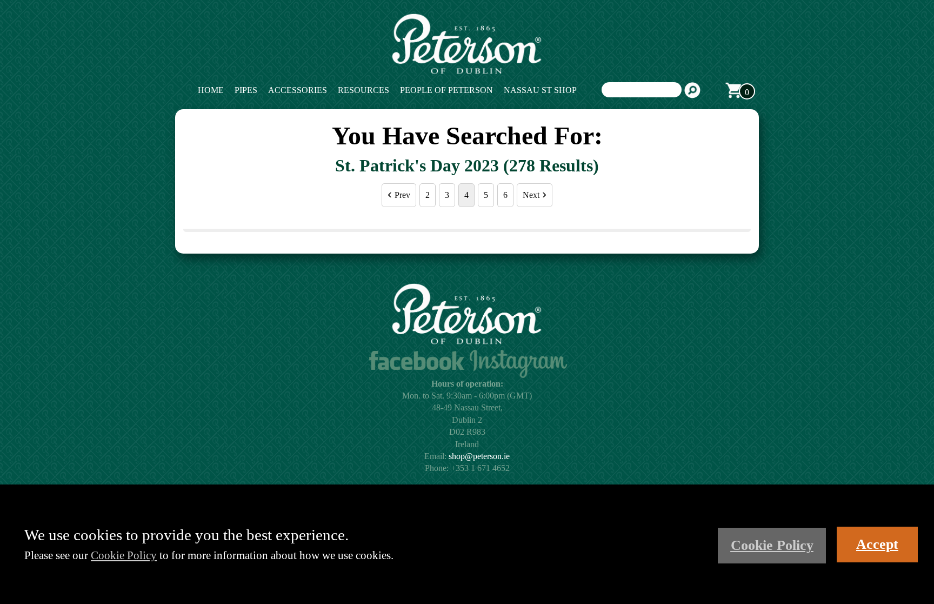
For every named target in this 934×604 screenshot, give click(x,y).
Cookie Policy (124, 555)
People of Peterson (446, 90)
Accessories (297, 90)
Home (211, 90)
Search (692, 90)
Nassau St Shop (540, 90)
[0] (733, 90)
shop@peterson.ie (479, 456)
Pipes (246, 90)
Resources (363, 90)
